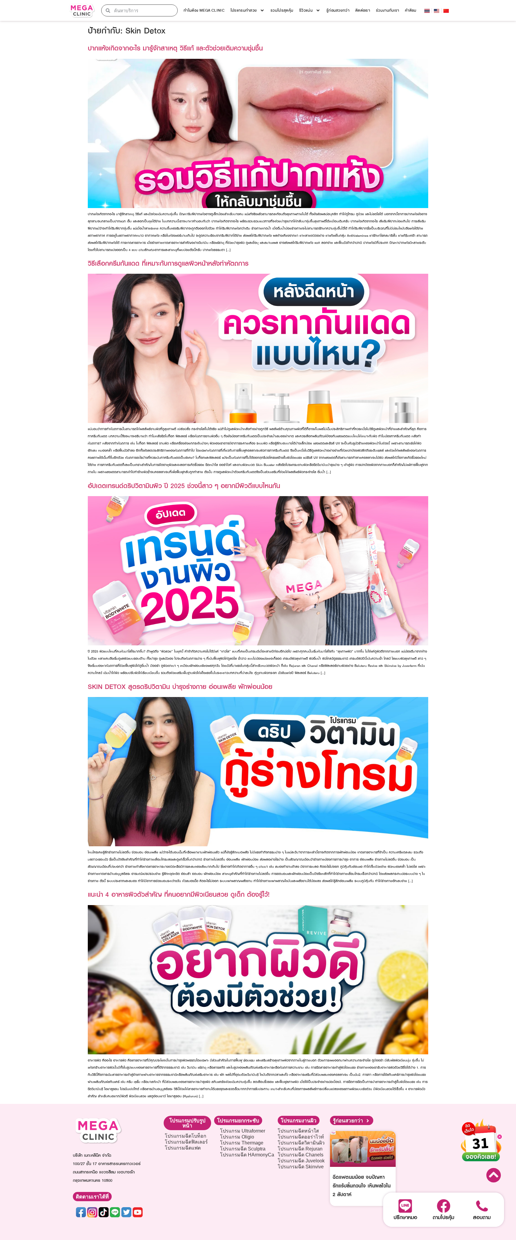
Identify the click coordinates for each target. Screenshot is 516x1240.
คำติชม (410, 10)
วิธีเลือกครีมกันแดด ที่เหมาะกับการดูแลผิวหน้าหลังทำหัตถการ (168, 263)
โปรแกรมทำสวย (244, 10)
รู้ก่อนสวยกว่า (337, 10)
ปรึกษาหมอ (405, 1217)
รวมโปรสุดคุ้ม (282, 10)
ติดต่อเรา (362, 10)
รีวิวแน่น (306, 10)
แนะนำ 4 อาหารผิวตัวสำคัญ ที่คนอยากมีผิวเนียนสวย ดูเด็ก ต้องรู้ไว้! (179, 894)
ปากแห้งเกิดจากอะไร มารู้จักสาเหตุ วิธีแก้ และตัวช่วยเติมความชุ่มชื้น (175, 48)
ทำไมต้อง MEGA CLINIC (204, 10)
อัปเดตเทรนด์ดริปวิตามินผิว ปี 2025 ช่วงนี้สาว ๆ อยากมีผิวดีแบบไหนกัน (184, 485)
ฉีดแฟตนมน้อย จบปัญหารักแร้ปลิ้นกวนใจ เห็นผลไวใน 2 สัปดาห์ (362, 1186)
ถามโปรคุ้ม (443, 1217)
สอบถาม (482, 1217)
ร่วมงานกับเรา (387, 10)
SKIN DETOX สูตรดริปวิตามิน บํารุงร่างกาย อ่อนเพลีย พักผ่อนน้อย (180, 686)
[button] (187, 1123)
